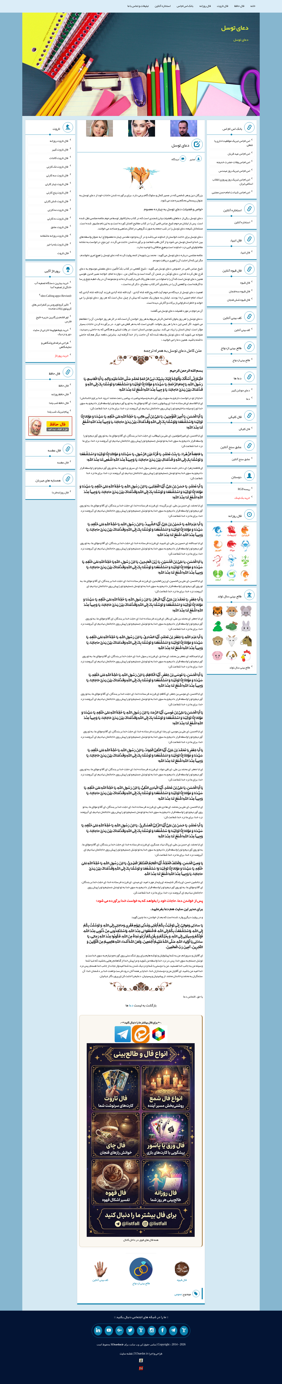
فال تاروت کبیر (60, 149)
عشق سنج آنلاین (241, 459)
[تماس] (141, 1330)
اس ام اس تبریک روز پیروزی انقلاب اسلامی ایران (232, 181)
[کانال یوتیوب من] (109, 1330)
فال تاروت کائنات (59, 158)
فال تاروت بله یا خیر (58, 244)
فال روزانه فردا (60, 492)
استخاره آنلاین (163, 6)
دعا (131, 1005)
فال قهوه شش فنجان (238, 300)
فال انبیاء (245, 252)
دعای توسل (234, 27)
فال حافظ (239, 6)
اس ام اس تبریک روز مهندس (234, 171)
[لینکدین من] (98, 1330)
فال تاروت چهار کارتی (57, 184)
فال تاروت (222, 6)
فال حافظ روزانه (60, 394)
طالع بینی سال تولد (239, 667)
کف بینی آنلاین (242, 330)
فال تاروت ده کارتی (58, 218)
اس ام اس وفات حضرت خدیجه (233, 162)
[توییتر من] (130, 1330)
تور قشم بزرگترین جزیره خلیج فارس (53, 319)
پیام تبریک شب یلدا (58, 411)
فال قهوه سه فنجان (239, 291)
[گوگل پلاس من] (119, 1330)
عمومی (178, 1294)
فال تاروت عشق (60, 227)
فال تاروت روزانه (59, 141)
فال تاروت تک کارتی (58, 166)
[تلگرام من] (173, 1330)
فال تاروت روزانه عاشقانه (54, 236)
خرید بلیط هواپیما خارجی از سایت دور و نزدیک (52, 332)
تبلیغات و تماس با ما (138, 6)
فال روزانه (205, 6)
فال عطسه (63, 462)
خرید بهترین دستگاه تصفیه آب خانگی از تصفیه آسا (52, 285)
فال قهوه (245, 282)
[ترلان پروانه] (141, 129)
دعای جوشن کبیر (240, 390)
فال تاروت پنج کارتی (57, 192)
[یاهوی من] (184, 1330)
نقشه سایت (126, 1353)
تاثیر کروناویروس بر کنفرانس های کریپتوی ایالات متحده (51, 306)
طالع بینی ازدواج (241, 360)
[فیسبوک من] (162, 1330)
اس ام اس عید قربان (239, 153)
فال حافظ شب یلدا (59, 403)
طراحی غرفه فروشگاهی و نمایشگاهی (56, 345)
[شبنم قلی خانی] (99, 129)
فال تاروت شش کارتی (56, 201)
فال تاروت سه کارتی (57, 175)
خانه (252, 6)
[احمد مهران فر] (183, 129)
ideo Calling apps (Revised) (56, 296)
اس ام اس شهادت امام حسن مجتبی (231, 192)
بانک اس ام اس (185, 6)
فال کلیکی (244, 429)
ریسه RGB (244, 489)
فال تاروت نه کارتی (58, 210)
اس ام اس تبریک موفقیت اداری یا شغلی (233, 143)
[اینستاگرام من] (152, 1330)
